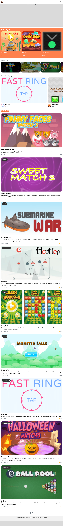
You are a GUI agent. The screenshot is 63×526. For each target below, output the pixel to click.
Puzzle (4, 203)
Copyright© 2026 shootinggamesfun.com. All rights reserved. (31, 517)
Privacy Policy (36, 519)
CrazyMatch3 (5, 326)
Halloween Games (7, 423)
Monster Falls (5, 370)
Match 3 (5, 115)
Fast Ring (4, 414)
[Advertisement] (31, 15)
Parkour (5, 336)
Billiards (4, 501)
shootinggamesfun (10, 2)
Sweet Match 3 (6, 193)
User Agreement (27, 519)
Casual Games (6, 248)
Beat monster (5, 457)
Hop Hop (4, 282)
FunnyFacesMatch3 (8, 149)
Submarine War (6, 237)
